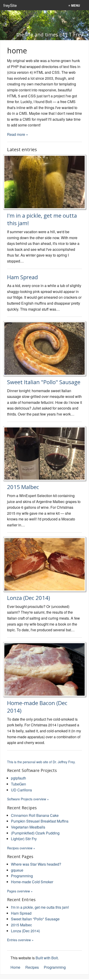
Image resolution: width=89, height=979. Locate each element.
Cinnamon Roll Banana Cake (35, 815)
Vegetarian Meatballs (28, 827)
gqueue (17, 870)
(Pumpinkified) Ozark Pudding (35, 833)
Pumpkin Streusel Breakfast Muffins (39, 821)
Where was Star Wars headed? (36, 864)
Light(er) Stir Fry (24, 838)
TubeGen (18, 784)
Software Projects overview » (28, 799)
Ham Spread (22, 277)
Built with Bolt (47, 957)
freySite (10, 5)
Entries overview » (20, 940)
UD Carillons (21, 790)
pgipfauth (18, 778)
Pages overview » (20, 891)
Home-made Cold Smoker (32, 881)
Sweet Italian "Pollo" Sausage (43, 382)
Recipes (32, 967)
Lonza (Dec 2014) (28, 598)
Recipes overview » (21, 848)
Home (15, 967)
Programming (22, 875)
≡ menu (74, 5)
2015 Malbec (23, 487)
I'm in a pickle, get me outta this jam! (40, 907)
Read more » (17, 134)
